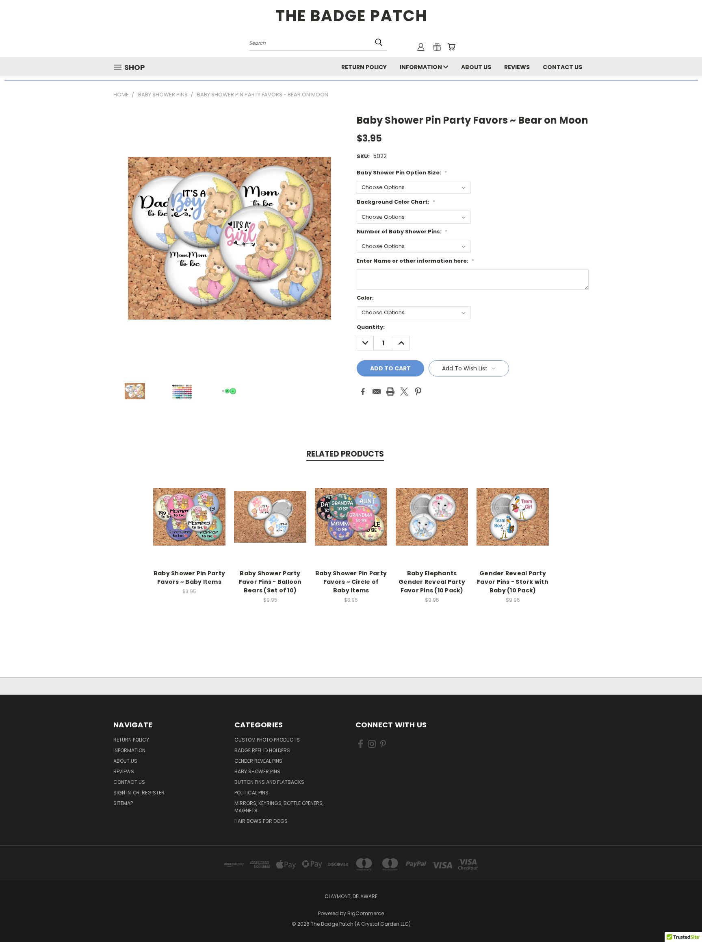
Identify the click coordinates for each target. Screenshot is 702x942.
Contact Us (562, 67)
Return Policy (364, 67)
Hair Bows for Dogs (261, 821)
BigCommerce (365, 913)
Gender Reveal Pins (258, 760)
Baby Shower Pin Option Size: (402, 172)
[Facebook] (363, 391)
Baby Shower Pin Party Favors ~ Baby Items (189, 577)
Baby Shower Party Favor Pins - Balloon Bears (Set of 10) (270, 581)
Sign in (122, 792)
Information (421, 67)
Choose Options (189, 523)
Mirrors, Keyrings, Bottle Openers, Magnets (278, 807)
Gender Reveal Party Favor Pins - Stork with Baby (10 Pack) (512, 581)
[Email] (377, 391)
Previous (681, 917)
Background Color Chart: (396, 202)
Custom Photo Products (267, 739)
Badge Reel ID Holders (262, 750)
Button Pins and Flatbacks (269, 782)
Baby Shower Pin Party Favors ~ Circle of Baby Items (351, 581)
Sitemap (123, 803)
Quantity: (371, 327)
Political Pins (251, 792)
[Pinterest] (418, 391)
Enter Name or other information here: (415, 261)
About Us (476, 67)
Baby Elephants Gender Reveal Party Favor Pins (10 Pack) (432, 581)
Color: (365, 298)
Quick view (189, 508)
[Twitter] (404, 391)
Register (153, 792)
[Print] (390, 391)
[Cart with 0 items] (451, 47)
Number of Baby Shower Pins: (402, 231)
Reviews (517, 67)
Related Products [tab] (345, 453)
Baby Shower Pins (257, 771)
